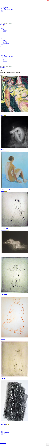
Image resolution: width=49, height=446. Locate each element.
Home (4, 68)
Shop (2, 11)
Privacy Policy (4, 40)
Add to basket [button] (5, 191)
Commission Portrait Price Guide (7, 6)
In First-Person (5, 30)
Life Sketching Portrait (5, 7)
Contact (2, 16)
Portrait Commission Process (6, 5)
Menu (0, 46)
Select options (7, 151)
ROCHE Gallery (3, 8)
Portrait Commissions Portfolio (5, 4)
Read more (5, 115)
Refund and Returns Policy (6, 43)
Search (10, 23)
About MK (2, 28)
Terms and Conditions (5, 42)
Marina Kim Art (2, 25)
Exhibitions (4, 3)
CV (3, 29)
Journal (2, 10)
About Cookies (5, 41)
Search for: (1, 23)
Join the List (2, 17)
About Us (4, 12)
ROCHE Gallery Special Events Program (8, 9)
